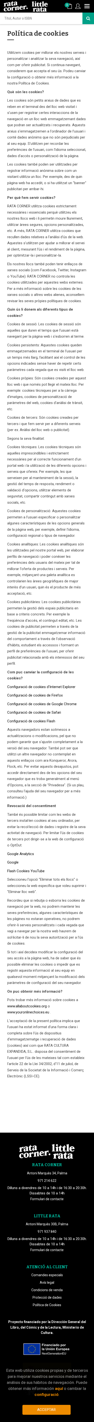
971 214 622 (47, 1181)
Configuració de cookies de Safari (34, 712)
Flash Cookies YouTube (26, 871)
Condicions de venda (47, 1290)
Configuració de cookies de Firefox (35, 695)
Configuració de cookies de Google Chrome (42, 704)
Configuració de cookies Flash (31, 721)
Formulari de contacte (47, 1199)
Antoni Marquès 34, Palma (47, 1173)
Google (13, 862)
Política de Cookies (47, 1305)
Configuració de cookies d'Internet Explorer (41, 687)
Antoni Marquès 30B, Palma (47, 1224)
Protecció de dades (47, 1297)
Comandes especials (47, 1275)
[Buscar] (88, 18)
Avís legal (47, 1282)
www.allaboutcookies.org (27, 1006)
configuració (46, 1394)
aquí (59, 1388)
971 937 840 (47, 1232)
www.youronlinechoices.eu (28, 1012)
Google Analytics (20, 854)
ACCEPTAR (46, 1410)
